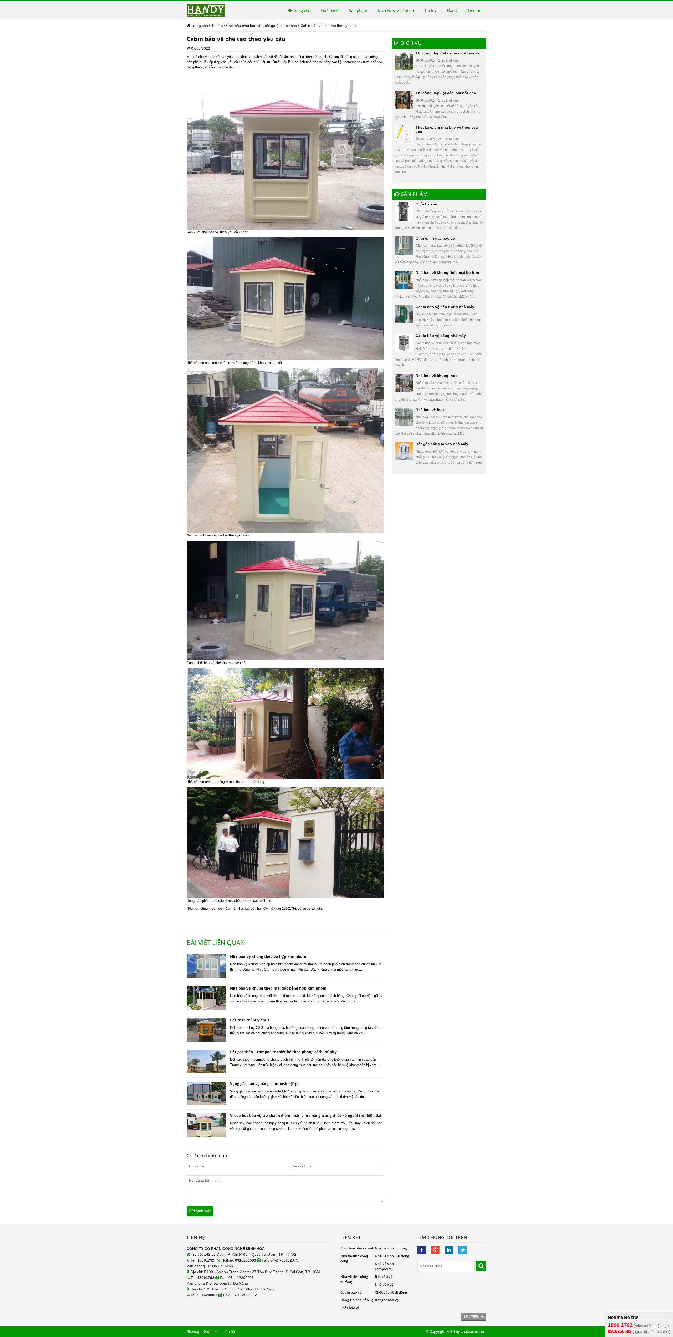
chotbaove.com (473, 1331)
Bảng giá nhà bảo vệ (356, 1300)
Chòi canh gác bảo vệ (435, 238)
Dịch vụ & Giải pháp (396, 10)
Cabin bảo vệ (350, 1292)
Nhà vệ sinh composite (384, 1266)
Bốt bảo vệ (383, 1276)
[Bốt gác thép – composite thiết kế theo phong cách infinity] (206, 1061)
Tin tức (430, 10)
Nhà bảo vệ (384, 1284)
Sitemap (193, 1331)
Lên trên (472, 1316)
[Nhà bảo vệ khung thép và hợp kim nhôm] (206, 966)
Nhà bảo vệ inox (430, 410)
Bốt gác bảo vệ (387, 1300)
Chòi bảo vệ (426, 204)
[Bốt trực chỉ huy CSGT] (206, 1030)
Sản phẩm (358, 10)
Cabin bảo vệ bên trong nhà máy (445, 307)
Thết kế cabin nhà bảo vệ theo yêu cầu (447, 129)
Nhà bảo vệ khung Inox (436, 375)
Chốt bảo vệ (350, 1307)
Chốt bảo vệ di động (391, 1292)
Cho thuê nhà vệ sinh (357, 1248)
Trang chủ (301, 10)
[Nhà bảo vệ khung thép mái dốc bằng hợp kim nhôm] (206, 998)
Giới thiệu (330, 10)
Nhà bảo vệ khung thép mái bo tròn (447, 272)
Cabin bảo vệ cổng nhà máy (441, 335)
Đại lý (452, 10)
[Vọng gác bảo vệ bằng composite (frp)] (206, 1093)
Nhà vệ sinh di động (391, 1248)
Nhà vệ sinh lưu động (392, 1256)
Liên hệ (474, 10)
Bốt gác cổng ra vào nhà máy (442, 444)
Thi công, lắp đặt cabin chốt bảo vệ (448, 53)
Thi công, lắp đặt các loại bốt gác (446, 93)
